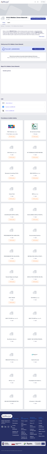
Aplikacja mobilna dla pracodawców (24, 433)
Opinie (8, 22)
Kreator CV (32, 420)
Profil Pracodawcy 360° (24, 425)
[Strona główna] (5, 2)
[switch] (38, 49)
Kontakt (40, 423)
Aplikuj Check (41, 429)
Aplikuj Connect (42, 431)
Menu (44, 1)
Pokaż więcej (41, 36)
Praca (4, 22)
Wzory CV (32, 423)
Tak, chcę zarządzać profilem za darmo (38, 18)
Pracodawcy (7, 26)
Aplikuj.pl (2, 26)
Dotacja (40, 433)
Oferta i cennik (24, 420)
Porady (13, 425)
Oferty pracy (15, 420)
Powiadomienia (15, 435)
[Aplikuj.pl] (7, 416)
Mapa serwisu (41, 436)
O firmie (40, 420)
